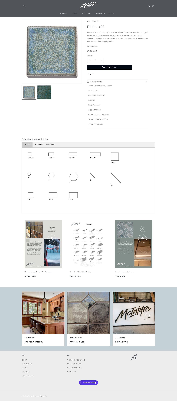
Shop (24, 360)
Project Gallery (34, 342)
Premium (50, 144)
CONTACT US (121, 342)
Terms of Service (76, 360)
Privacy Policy (74, 364)
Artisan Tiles (77, 342)
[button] (24, 6)
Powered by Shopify (41, 396)
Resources (27, 375)
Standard (38, 144)
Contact (71, 371)
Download (30, 276)
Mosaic (27, 144)
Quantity (90, 55)
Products (27, 364)
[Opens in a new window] (43, 242)
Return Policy (74, 367)
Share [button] (92, 74)
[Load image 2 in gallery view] (44, 92)
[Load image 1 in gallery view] (29, 92)
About (25, 367)
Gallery (26, 371)
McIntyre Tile (31, 396)
